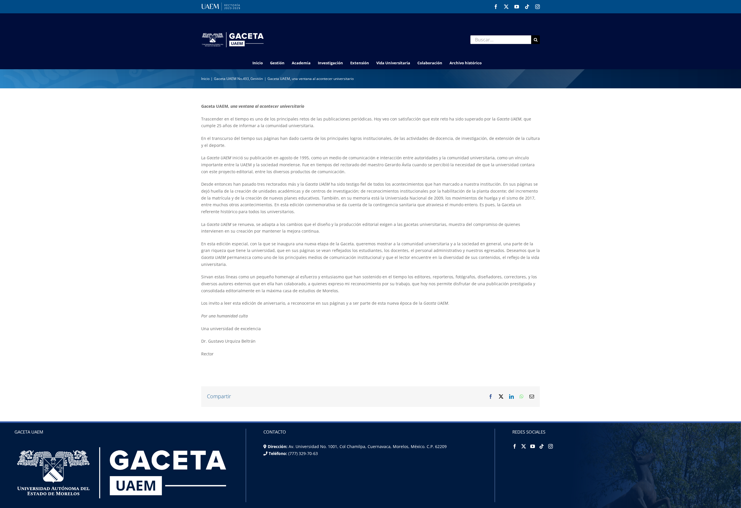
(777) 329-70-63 (302, 453)
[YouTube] (532, 446)
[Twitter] (523, 446)
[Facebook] (514, 446)
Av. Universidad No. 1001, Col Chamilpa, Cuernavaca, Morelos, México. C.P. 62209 (368, 446)
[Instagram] (550, 446)
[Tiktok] (541, 446)
